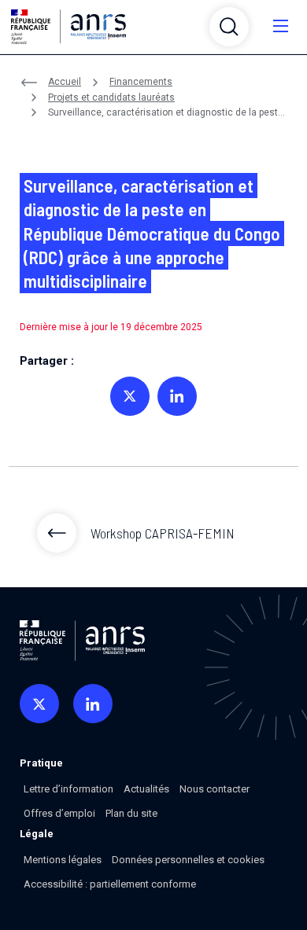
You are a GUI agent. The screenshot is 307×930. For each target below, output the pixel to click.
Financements (140, 81)
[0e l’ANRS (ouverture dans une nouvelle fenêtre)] (39, 703)
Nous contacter (214, 789)
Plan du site (131, 813)
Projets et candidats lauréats (111, 97)
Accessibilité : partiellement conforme (110, 884)
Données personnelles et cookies (188, 860)
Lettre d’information (68, 789)
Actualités (146, 789)
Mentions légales (63, 860)
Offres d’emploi (59, 813)
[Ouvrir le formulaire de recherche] (229, 26)
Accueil (64, 81)
